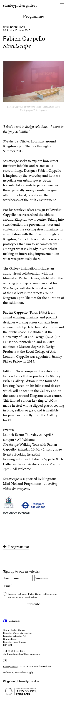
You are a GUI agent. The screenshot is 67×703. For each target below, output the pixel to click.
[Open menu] (62, 5)
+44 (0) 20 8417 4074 (14, 651)
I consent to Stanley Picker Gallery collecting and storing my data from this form (32, 595)
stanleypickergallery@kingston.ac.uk (21, 654)
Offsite (16, 141)
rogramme (33, 16)
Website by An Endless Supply (18, 672)
